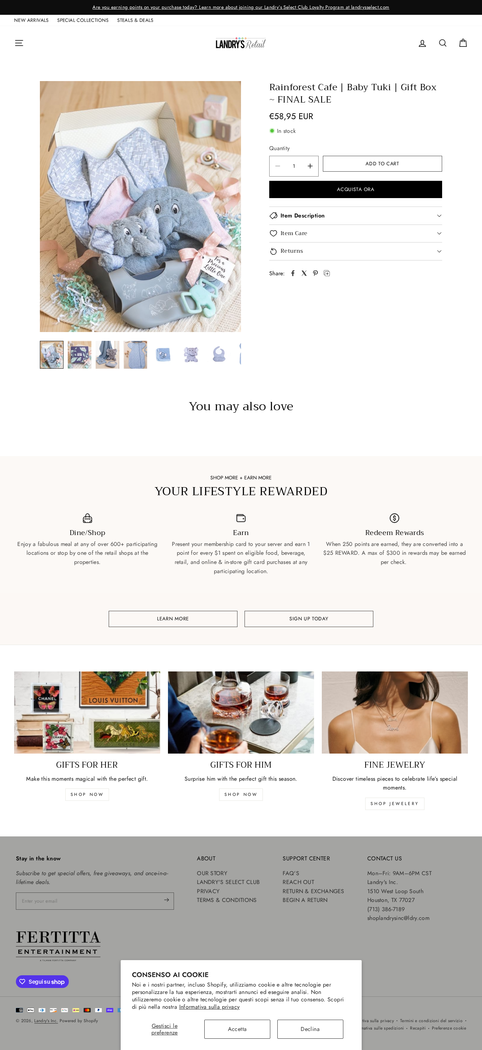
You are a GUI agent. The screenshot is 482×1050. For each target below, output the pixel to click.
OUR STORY (212, 873)
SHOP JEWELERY (394, 803)
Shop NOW (241, 794)
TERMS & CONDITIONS (227, 900)
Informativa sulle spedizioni (378, 1028)
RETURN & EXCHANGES (313, 891)
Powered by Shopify (79, 1021)
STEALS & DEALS (135, 20)
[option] (241, 7)
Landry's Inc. (46, 1021)
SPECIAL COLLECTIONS (83, 20)
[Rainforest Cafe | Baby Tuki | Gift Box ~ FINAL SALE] (140, 206)
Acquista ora (355, 189)
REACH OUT (298, 882)
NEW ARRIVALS (31, 20)
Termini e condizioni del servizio (431, 1021)
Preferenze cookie (449, 1028)
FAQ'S (291, 873)
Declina (310, 1029)
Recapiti (417, 1028)
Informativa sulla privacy (209, 1007)
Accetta (237, 1029)
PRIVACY (208, 891)
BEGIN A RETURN (305, 900)
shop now (87, 794)
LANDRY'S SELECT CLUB (228, 882)
